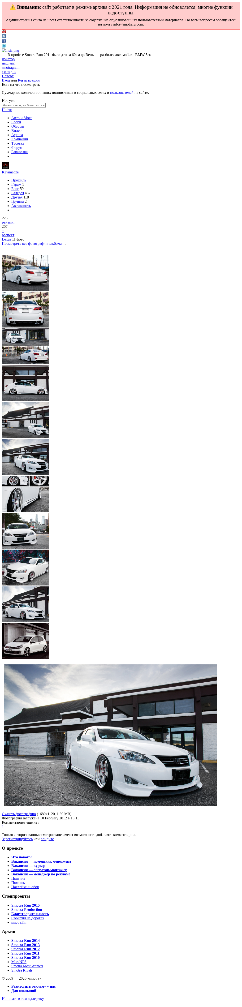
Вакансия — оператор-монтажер (39, 870)
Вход (6, 80)
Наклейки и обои (25, 887)
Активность (21, 206)
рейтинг (8, 222)
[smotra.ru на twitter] (4, 46)
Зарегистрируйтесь (17, 839)
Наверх (8, 76)
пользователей (122, 92)
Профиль (18, 180)
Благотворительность (30, 914)
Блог (15, 189)
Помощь (18, 883)
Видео (16, 131)
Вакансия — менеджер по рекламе (40, 874)
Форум (16, 148)
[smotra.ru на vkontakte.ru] (4, 37)
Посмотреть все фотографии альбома (32, 243)
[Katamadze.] (5, 168)
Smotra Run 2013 (25, 945)
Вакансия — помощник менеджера (41, 861)
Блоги (16, 122)
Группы (17, 201)
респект (8, 235)
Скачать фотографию (19, 814)
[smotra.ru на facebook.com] (4, 41)
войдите (47, 839)
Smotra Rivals (21, 970)
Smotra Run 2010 (25, 957)
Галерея (17, 193)
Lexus (7, 239)
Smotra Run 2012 (25, 949)
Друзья (16, 197)
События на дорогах (27, 918)
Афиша (17, 135)
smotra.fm (18, 922)
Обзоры (17, 126)
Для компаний (23, 991)
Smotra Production (26, 910)
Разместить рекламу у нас (33, 986)
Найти (7, 110)
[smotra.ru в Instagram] (10, 50)
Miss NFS (18, 962)
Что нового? (21, 857)
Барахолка (19, 152)
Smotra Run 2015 (25, 905)
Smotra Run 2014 (25, 940)
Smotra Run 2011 (25, 953)
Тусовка (17, 143)
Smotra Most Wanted (27, 966)
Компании (19, 139)
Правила (18, 878)
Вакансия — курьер (28, 866)
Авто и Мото (21, 118)
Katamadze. (11, 172)
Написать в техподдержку (23, 999)
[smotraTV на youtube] (4, 32)
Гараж (16, 184)
